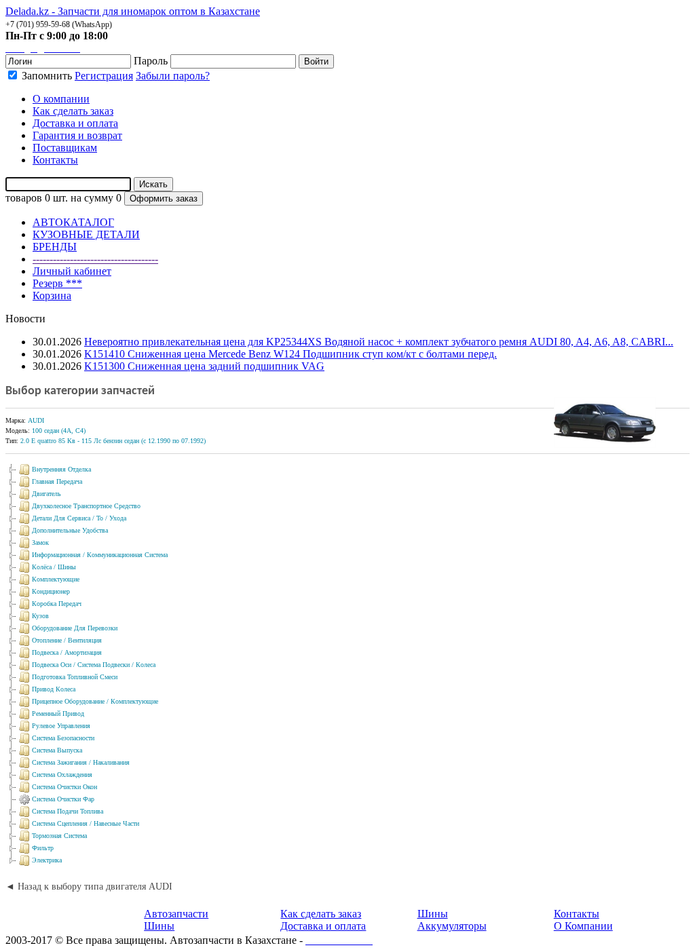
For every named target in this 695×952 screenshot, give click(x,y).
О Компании (583, 926)
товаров (23, 198)
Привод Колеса (53, 689)
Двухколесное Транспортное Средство (86, 506)
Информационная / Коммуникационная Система (100, 554)
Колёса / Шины (54, 567)
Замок (40, 542)
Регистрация (104, 75)
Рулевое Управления (61, 725)
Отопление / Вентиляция (67, 640)
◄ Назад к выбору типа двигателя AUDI (88, 886)
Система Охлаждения (62, 774)
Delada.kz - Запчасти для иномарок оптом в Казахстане (132, 11)
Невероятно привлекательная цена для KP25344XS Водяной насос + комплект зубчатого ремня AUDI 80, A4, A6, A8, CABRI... (378, 341)
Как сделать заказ (320, 913)
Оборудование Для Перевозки (74, 628)
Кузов (40, 616)
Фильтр (43, 848)
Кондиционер (51, 591)
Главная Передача (57, 481)
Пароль (151, 60)
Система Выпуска (57, 750)
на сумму (92, 198)
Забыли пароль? (173, 75)
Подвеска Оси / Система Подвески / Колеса (93, 664)
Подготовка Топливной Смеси (74, 677)
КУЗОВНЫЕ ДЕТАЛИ (86, 234)
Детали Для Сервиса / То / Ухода (79, 518)
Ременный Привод (58, 713)
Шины (159, 926)
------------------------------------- (95, 259)
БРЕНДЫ (55, 246)
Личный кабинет (72, 271)
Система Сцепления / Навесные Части (85, 823)
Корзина (52, 295)
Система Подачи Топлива (67, 811)
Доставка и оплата (323, 926)
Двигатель (46, 493)
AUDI (36, 420)
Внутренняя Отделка (61, 469)
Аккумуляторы (452, 926)
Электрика (47, 860)
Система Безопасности (63, 738)
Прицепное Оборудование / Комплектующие (95, 701)
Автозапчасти (176, 913)
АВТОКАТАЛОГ (73, 222)
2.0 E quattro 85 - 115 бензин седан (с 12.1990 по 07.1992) (113, 440)
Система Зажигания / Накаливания (81, 762)
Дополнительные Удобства (70, 530)
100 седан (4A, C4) (59, 430)
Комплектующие (55, 579)
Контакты (576, 913)
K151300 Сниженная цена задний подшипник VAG (204, 366)
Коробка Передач (56, 603)
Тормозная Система (59, 835)
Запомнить (45, 75)
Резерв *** (57, 283)
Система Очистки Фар (63, 799)
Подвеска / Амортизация (67, 652)
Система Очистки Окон (64, 787)
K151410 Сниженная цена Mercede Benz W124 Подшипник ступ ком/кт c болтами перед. (290, 354)
